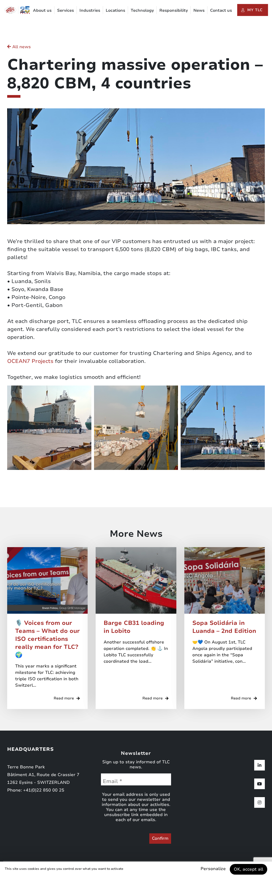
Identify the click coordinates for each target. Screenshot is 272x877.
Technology (142, 10)
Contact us (221, 10)
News (199, 10)
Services (65, 10)
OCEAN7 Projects (30, 361)
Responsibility (173, 10)
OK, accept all (248, 869)
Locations (115, 10)
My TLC (255, 10)
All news (21, 47)
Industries (89, 10)
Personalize (213, 869)
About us (42, 10)
